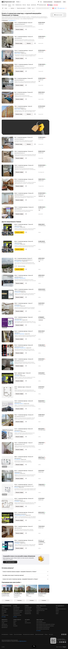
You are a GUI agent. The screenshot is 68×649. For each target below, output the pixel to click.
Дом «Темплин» (17, 431)
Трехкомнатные (4, 624)
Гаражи (57, 613)
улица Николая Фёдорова (18, 107)
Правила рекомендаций (39, 634)
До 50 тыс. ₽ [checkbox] (13, 128)
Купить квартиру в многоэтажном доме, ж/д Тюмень (45, 624)
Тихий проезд (16, 332)
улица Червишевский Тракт (19, 416)
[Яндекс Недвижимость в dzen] (63, 634)
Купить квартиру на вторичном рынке (43, 627)
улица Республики (17, 346)
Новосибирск (4, 610)
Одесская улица (17, 458)
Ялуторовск (15, 625)
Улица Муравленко (16, 613)
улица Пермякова (17, 38)
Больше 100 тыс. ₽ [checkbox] (15, 131)
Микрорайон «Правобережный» (20, 278)
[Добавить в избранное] (26, 29)
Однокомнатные (4, 621)
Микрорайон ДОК (28, 613)
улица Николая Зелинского (19, 180)
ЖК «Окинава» (16, 227)
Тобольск (14, 621)
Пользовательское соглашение (28, 634)
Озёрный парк (16, 473)
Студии (3, 622)
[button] (41, 2)
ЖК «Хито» (16, 487)
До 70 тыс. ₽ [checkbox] (20, 128)
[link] (64, 2)
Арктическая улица (17, 318)
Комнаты (57, 610)
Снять (26, 621)
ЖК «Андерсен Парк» (18, 261)
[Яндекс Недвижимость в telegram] (65, 634)
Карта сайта (51, 634)
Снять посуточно (28, 622)
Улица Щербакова (16, 607)
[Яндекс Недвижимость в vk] (62, 634)
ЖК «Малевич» (17, 501)
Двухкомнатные (4, 627)
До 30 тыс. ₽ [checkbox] (6, 128)
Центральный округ (28, 610)
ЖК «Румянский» (17, 459)
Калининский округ (28, 607)
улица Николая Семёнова (18, 52)
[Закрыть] (65, 8)
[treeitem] (5, 5)
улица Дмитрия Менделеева (19, 24)
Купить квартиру (39, 621)
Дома (57, 607)
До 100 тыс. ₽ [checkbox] (6, 131)
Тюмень (15, 374)
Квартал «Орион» (17, 53)
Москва (3, 607)
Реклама (11, 634)
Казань (3, 613)
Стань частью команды (18, 634)
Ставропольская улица (17, 615)
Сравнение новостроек (40, 610)
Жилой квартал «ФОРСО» (18, 403)
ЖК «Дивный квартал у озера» (19, 515)
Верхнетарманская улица (18, 360)
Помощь (46, 634)
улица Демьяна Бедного (18, 444)
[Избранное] (39, 2)
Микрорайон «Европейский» (19, 333)
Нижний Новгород (5, 615)
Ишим (14, 622)
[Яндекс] (64, 646)
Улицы (37, 613)
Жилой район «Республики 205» (20, 347)
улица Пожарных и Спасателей (19, 514)
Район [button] (55, 8)
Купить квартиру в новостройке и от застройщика (45, 625)
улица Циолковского (18, 430)
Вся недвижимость (5, 634)
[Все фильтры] (3, 8)
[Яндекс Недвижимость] (8, 2)
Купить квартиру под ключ (41, 622)
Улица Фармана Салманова (18, 610)
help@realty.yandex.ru (22, 641)
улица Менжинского (17, 500)
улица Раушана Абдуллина (19, 66)
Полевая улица (17, 304)
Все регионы (38, 607)
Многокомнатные (5, 625)
